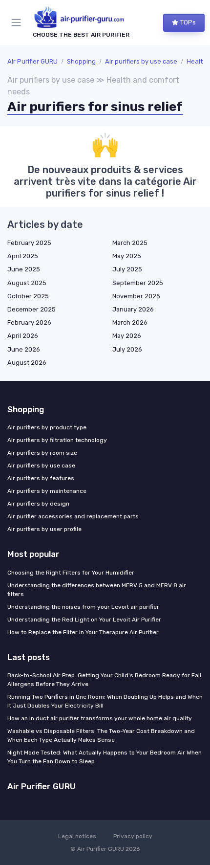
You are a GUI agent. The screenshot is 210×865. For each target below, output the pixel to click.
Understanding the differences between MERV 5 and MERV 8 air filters (96, 590)
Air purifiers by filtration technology (57, 440)
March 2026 (129, 322)
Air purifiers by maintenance (46, 491)
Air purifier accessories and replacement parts (73, 516)
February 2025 (29, 242)
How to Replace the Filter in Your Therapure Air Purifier (83, 632)
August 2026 (26, 362)
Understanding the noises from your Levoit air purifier (83, 606)
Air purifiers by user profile (44, 529)
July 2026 (127, 349)
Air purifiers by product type (46, 427)
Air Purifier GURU (32, 61)
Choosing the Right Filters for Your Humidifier (70, 572)
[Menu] (18, 22)
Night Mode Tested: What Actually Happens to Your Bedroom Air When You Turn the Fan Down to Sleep (104, 757)
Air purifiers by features (40, 478)
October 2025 (28, 296)
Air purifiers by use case (141, 61)
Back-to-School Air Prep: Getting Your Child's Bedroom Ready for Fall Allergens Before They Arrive (104, 680)
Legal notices (77, 836)
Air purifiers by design (38, 503)
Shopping (81, 61)
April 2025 (22, 256)
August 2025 (26, 283)
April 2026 (22, 335)
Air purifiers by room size (42, 452)
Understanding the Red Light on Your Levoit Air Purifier (84, 619)
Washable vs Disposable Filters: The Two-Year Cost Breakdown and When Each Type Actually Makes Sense (101, 735)
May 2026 (126, 335)
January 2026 (133, 309)
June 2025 (23, 269)
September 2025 (137, 283)
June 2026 (23, 349)
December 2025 (31, 309)
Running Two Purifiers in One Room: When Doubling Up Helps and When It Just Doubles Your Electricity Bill (105, 701)
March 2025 (129, 242)
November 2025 (136, 296)
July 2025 (127, 269)
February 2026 (29, 322)
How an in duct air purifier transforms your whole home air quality (99, 718)
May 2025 (126, 256)
